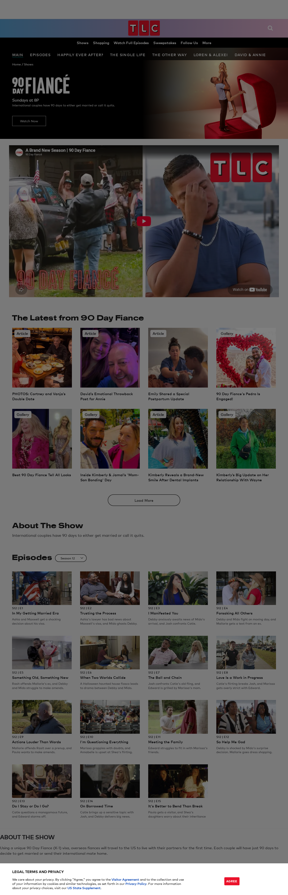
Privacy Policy (136, 883)
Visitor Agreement (125, 879)
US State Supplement (84, 888)
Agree (231, 881)
